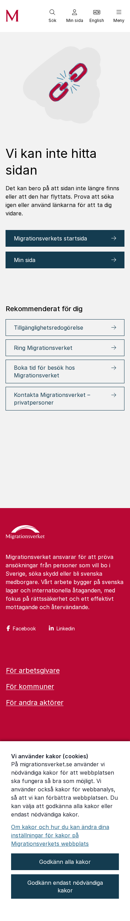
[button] (52, 16)
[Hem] (25, 533)
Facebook (24, 628)
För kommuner (30, 686)
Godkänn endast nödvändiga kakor (65, 886)
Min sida (24, 259)
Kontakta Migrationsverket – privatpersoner (52, 398)
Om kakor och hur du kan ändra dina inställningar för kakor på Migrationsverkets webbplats (60, 835)
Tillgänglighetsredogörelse (48, 327)
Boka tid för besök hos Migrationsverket (44, 371)
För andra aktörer (34, 702)
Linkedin (66, 628)
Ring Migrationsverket (43, 347)
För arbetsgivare (33, 670)
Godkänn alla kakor (65, 861)
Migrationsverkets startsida (51, 238)
